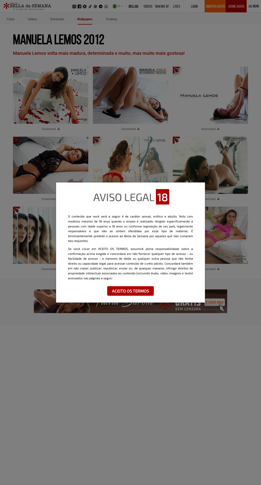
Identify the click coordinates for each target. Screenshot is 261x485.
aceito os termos (130, 290)
